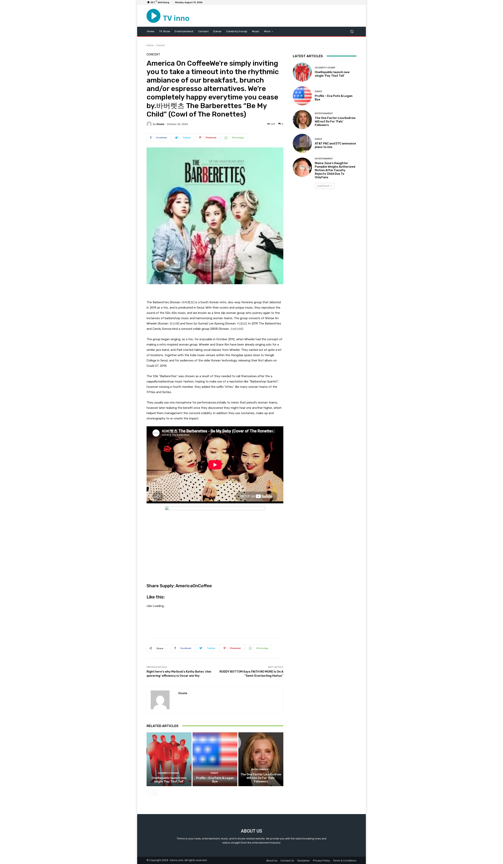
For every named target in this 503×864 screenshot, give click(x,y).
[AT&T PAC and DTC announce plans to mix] (302, 143)
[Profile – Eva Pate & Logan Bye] (215, 759)
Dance (214, 773)
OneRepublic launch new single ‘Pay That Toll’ (169, 779)
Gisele (160, 124)
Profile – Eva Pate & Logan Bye (215, 779)
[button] (351, 31)
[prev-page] (149, 792)
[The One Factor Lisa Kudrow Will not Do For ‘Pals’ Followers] (260, 759)
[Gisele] (150, 124)
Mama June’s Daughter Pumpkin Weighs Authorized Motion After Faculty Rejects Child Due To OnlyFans (335, 170)
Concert (160, 45)
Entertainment (260, 769)
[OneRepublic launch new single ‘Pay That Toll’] (169, 759)
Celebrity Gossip (168, 773)
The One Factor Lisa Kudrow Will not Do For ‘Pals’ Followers (260, 778)
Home (150, 45)
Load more (323, 186)
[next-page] (155, 792)
